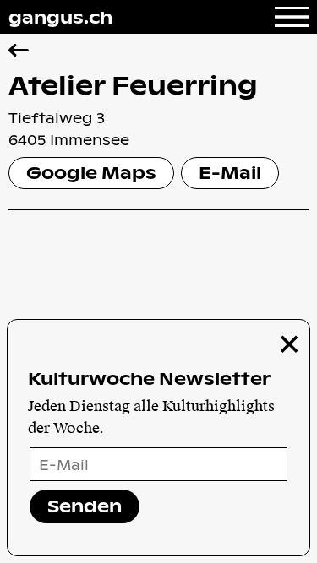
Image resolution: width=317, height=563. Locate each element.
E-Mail (230, 172)
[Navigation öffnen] (292, 17)
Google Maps (91, 172)
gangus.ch (60, 17)
